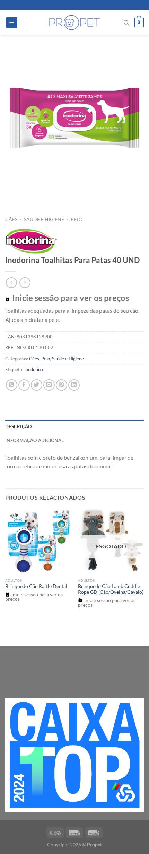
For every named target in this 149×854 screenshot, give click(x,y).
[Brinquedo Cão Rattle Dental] (38, 541)
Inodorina (33, 369)
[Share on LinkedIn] (74, 385)
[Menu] (11, 22)
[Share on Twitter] (36, 385)
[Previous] (12, 194)
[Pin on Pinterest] (61, 385)
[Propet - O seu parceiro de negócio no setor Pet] (74, 22)
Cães (11, 219)
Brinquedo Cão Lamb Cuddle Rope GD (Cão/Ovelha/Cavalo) (110, 589)
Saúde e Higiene (44, 219)
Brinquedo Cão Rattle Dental (36, 586)
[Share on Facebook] (24, 385)
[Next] (31, 194)
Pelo (76, 219)
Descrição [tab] (18, 426)
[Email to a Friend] (49, 385)
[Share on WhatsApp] (11, 385)
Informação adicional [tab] (34, 440)
